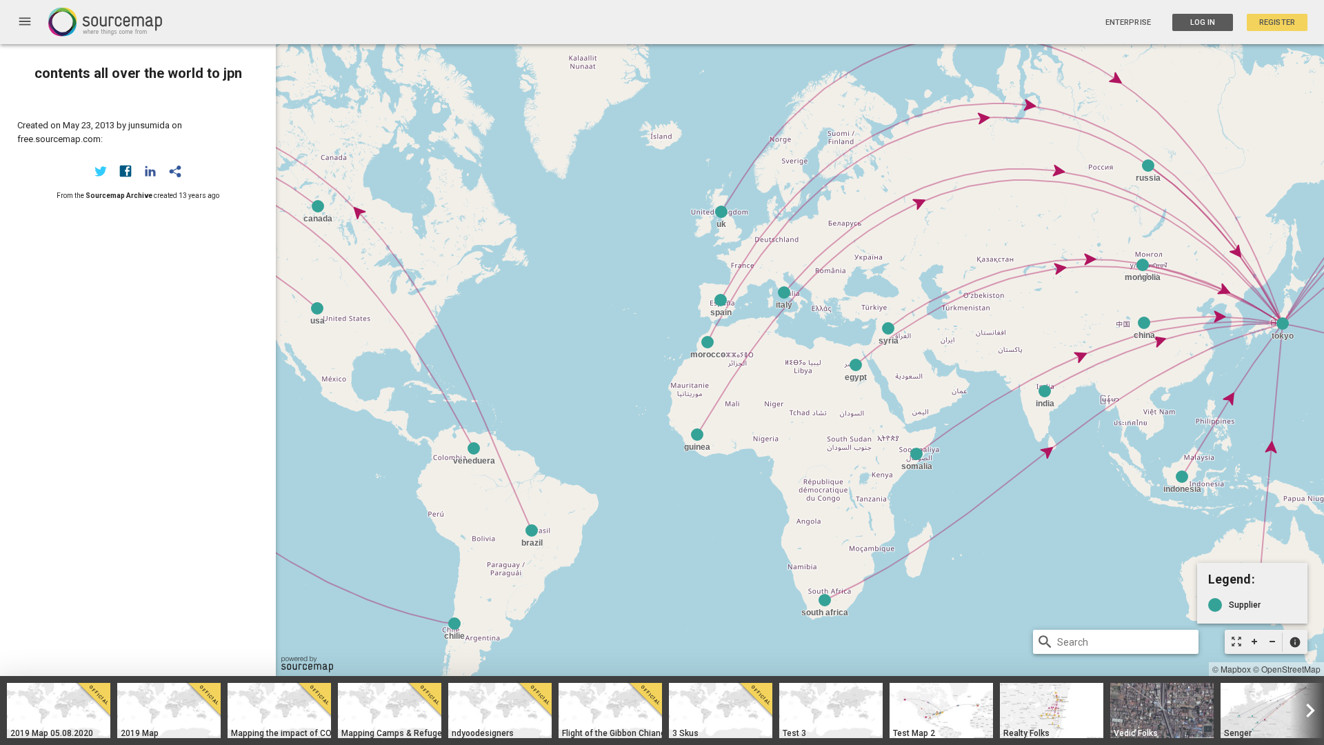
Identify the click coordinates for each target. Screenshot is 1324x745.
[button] (1294, 642)
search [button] (1045, 641)
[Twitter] (100, 171)
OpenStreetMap (1291, 669)
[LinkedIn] (150, 171)
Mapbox (1236, 669)
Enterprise (1128, 22)
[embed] (175, 171)
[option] (58, 710)
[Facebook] (125, 171)
